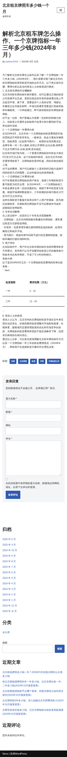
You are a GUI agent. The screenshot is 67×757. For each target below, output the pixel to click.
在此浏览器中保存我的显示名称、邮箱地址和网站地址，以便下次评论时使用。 (32, 485)
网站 (8, 425)
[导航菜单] (61, 10)
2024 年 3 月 (9, 589)
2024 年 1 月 (9, 600)
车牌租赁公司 (54, 361)
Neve (5, 753)
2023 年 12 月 (9, 605)
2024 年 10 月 (9, 550)
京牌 (13, 361)
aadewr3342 (11, 61)
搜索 (4, 642)
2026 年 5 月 (9, 539)
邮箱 (9, 411)
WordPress (21, 753)
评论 (9, 438)
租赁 (33, 361)
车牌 (42, 361)
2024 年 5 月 (9, 577)
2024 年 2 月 (9, 594)
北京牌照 (23, 361)
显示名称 (11, 398)
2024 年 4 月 (9, 583)
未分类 (6, 632)
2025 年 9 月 (9, 544)
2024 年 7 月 (9, 566)
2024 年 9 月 (9, 555)
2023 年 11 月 (9, 611)
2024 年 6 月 (9, 572)
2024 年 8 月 (9, 561)
